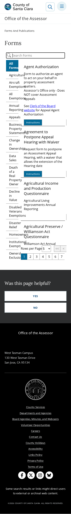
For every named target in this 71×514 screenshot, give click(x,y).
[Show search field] (50, 6)
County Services (35, 407)
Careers (35, 431)
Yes (35, 296)
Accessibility (35, 448)
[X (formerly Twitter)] (31, 475)
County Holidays (35, 443)
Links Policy (35, 454)
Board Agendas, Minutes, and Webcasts (35, 419)
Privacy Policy (35, 460)
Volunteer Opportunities (35, 425)
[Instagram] (40, 475)
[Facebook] (22, 475)
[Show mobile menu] (61, 6)
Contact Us (35, 436)
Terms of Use (35, 466)
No (35, 307)
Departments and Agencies (35, 413)
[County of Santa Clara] (19, 7)
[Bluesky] (49, 475)
